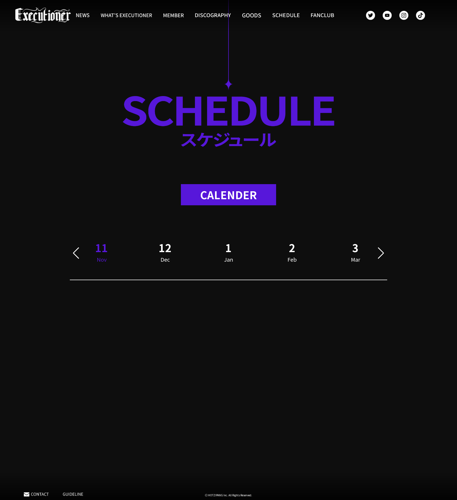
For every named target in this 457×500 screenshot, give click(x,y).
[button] (76, 253)
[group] (165, 253)
